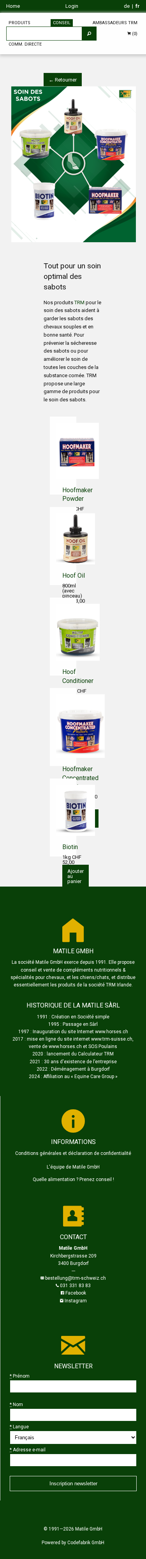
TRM (80, 302)
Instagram (76, 1301)
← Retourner (63, 80)
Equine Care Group (94, 1076)
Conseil (61, 22)
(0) (134, 33)
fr (137, 6)
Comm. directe (25, 44)
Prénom (20, 1376)
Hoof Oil (73, 575)
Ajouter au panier (75, 876)
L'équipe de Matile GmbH (73, 1167)
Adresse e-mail (28, 1449)
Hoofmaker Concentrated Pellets (80, 777)
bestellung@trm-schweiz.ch (75, 1278)
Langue (19, 1426)
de (127, 6)
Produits (19, 22)
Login (71, 6)
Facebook (75, 1293)
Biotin (70, 847)
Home (13, 6)
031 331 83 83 (75, 1285)
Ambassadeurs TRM (115, 22)
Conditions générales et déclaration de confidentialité (73, 1153)
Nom (16, 1404)
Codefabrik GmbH (85, 1542)
